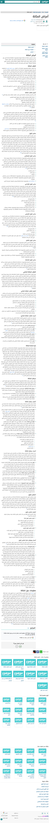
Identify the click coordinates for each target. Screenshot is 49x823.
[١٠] (21, 407)
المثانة (32, 593)
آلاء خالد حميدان (34, 20)
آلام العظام (31, 446)
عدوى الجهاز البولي (11, 68)
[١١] (26, 509)
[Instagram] (42, 813)
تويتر (34, 651)
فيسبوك (37, 651)
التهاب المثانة (45, 46)
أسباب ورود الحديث (44, 799)
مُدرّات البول (12, 372)
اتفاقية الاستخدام (4, 815)
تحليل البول (7, 411)
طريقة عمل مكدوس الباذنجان (42, 791)
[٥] (20, 152)
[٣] (35, 121)
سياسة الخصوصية (15, 815)
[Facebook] (47, 813)
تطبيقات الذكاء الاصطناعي (42, 802)
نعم (20, 646)
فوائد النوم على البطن (43, 794)
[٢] (7, 78)
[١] (28, 62)
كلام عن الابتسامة (44, 804)
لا (16, 646)
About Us (16, 818)
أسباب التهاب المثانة (45, 56)
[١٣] (12, 623)
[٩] (5, 385)
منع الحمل (7, 129)
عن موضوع (16, 813)
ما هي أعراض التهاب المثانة (45, 52)
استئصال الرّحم (32, 181)
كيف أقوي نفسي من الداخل (42, 789)
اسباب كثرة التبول (44, 784)
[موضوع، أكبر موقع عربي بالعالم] (45, 2)
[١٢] (6, 544)
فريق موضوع (5, 818)
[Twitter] (45, 813)
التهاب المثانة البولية (45, 49)
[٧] (35, 298)
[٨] (22, 375)
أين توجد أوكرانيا (45, 786)
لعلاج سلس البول (24, 236)
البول (28, 598)
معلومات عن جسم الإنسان (43, 796)
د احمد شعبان (32, 21)
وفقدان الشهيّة (5, 104)
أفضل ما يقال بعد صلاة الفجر (42, 807)
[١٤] (11, 623)
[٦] (31, 288)
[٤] (21, 152)
